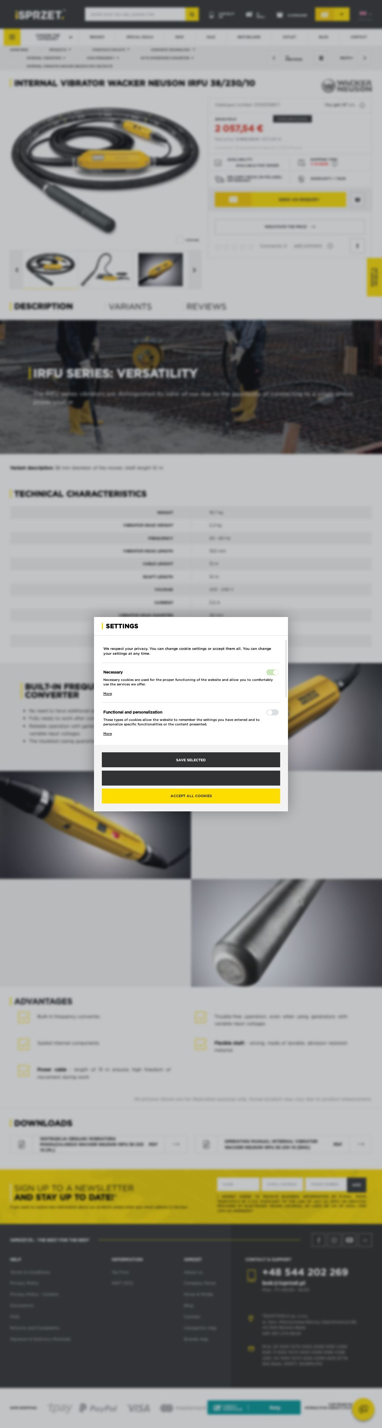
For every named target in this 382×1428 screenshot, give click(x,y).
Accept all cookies (191, 795)
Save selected (191, 759)
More (107, 693)
